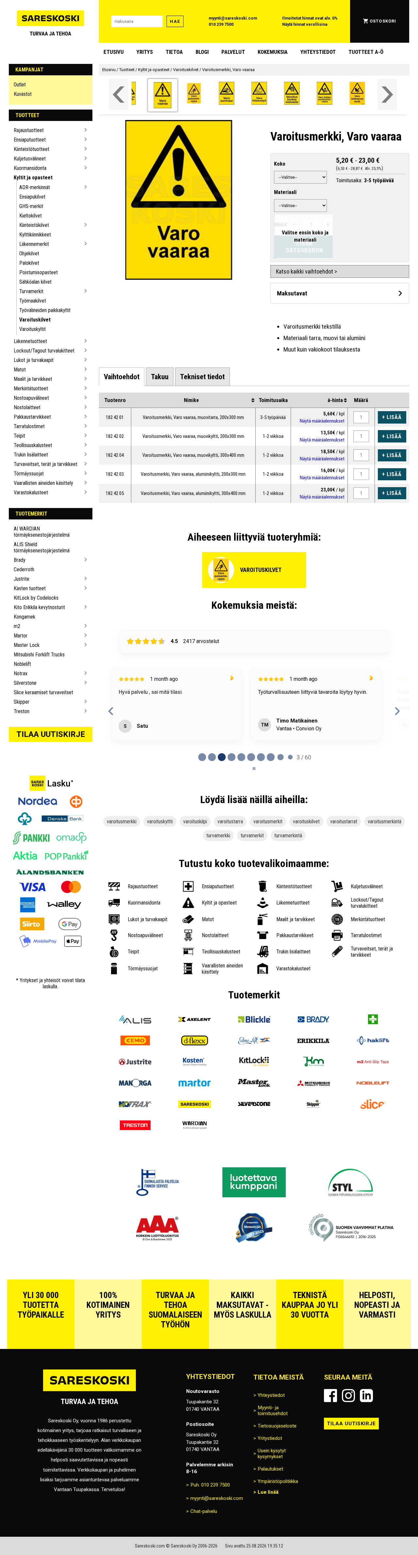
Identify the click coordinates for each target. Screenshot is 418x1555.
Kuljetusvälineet (30, 159)
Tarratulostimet (29, 426)
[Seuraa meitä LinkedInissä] (366, 1395)
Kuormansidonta (30, 168)
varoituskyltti (160, 821)
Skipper (21, 702)
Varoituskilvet (35, 320)
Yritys (145, 52)
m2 (17, 626)
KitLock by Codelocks (36, 598)
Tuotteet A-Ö (365, 52)
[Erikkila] (313, 1041)
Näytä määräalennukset (322, 421)
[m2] (373, 1062)
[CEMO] (135, 1041)
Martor (20, 636)
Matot (20, 369)
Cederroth (24, 569)
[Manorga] (135, 1083)
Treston (21, 711)
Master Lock (27, 645)
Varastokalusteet (31, 492)
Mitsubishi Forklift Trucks (39, 654)
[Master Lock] (254, 1083)
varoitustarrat (343, 821)
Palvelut (233, 52)
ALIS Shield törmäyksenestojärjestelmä (42, 547)
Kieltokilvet (30, 216)
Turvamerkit (31, 291)
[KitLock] (254, 1062)
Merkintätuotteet (31, 388)
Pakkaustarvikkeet (32, 417)
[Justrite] (135, 1062)
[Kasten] (194, 1062)
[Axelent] (194, 1020)
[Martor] (194, 1083)
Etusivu (114, 52)
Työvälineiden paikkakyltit (45, 310)
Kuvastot (23, 94)
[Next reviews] (397, 711)
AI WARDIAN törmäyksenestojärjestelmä (42, 532)
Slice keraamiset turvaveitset (43, 692)
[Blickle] (254, 1020)
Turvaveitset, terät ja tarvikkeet (45, 464)
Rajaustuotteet (29, 130)
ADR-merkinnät (34, 187)
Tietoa (174, 52)
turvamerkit (252, 835)
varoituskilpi (195, 821)
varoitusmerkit (267, 821)
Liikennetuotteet (30, 341)
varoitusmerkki (122, 821)
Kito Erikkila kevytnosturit (39, 607)
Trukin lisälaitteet (31, 455)
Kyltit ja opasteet (33, 177)
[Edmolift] (254, 1041)
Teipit (19, 436)
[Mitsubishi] (313, 1083)
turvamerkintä (288, 835)
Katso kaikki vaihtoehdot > (306, 271)
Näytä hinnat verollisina (304, 24)
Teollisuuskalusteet (33, 445)
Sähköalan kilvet (35, 282)
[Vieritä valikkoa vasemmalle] (118, 94)
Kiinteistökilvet (34, 225)
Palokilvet (29, 263)
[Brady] (313, 1020)
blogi (202, 52)
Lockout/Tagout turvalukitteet (44, 351)
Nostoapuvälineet (31, 398)
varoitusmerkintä (384, 821)
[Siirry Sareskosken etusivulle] (50, 21)
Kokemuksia (273, 52)
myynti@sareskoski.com (233, 18)
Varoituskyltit (32, 329)
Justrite (21, 579)
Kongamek (24, 617)
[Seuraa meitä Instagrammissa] (348, 1395)
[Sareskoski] (194, 1105)
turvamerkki (218, 835)
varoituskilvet (306, 821)
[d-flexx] (194, 1041)
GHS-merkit (31, 206)
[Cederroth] (373, 1020)
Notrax (20, 673)
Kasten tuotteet (30, 588)
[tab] (121, 376)
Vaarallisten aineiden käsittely (43, 483)
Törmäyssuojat (29, 474)
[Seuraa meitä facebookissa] (330, 1395)
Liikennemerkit (34, 244)
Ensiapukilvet (32, 197)
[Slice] (373, 1105)
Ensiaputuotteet (30, 140)
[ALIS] (135, 1020)
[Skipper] (313, 1105)
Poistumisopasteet (38, 272)
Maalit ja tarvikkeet (33, 379)
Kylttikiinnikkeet (35, 235)
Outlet (20, 85)
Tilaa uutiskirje (50, 734)
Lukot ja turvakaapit (34, 360)
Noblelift (22, 664)
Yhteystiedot (318, 52)
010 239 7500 (221, 24)
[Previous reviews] (111, 711)
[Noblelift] (373, 1083)
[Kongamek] (313, 1062)
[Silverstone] (254, 1105)
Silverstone (25, 683)
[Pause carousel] (254, 768)
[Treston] (135, 1126)
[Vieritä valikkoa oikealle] (387, 94)
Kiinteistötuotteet (31, 149)
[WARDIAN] (194, 1126)
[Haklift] (373, 1041)
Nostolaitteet (27, 407)
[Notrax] (135, 1105)
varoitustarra (230, 821)
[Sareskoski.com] (89, 1390)
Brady (19, 560)
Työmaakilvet (32, 301)
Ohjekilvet (29, 253)
